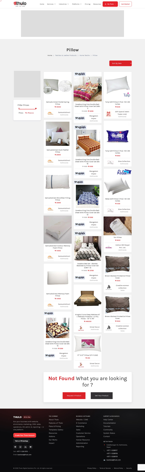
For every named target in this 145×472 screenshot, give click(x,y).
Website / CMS (82, 420)
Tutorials (106, 426)
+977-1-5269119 (112, 456)
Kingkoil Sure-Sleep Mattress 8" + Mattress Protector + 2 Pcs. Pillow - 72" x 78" (87, 317)
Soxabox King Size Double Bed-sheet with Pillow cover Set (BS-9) (87, 161)
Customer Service (83, 433)
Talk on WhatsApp (21, 441)
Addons (52, 436)
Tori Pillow (118, 237)
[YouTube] (31, 447)
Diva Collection (124, 161)
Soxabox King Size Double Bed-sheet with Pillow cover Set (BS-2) (87, 212)
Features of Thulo (56, 423)
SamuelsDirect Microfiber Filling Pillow (57, 199)
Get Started (125, 4)
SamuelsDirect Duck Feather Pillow (58, 151)
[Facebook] (15, 447)
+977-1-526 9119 (22, 451)
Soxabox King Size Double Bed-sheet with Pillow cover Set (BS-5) (57, 344)
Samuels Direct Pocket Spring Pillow (57, 103)
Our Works (53, 440)
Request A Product (74, 396)
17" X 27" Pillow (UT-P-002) (87, 355)
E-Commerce (81, 423)
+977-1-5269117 (112, 450)
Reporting (80, 446)
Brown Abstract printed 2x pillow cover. (117, 277)
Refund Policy (118, 468)
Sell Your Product (101, 396)
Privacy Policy (91, 468)
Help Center (108, 420)
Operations (80, 436)
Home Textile (85, 55)
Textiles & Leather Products (66, 55)
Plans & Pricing (55, 426)
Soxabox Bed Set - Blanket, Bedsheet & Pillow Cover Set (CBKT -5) (88, 266)
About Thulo (54, 420)
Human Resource (83, 440)
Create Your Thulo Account (24, 435)
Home (50, 55)
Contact (106, 436)
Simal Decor (95, 327)
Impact (51, 443)
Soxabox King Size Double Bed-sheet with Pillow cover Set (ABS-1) (87, 106)
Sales (78, 430)
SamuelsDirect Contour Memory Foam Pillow (57, 247)
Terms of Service (105, 468)
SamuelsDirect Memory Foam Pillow (57, 295)
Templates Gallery (56, 430)
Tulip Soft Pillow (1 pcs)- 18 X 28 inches (117, 103)
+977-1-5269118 (112, 453)
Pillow (95, 55)
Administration (82, 443)
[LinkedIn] (25, 447)
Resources (53, 433)
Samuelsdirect (64, 112)
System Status (109, 433)
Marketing (80, 426)
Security (129, 468)
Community (108, 430)
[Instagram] (20, 447)
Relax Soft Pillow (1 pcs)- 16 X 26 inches (117, 200)
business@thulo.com (24, 454)
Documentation (109, 423)
